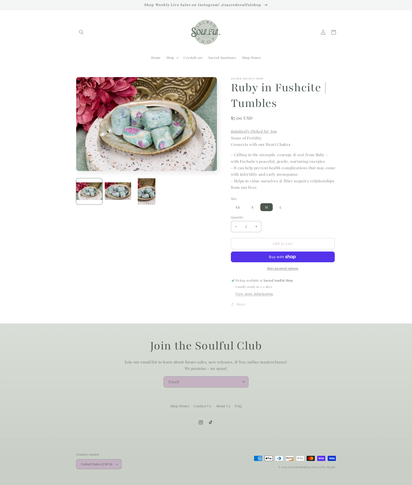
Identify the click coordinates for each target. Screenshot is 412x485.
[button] (81, 32)
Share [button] (240, 304)
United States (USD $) (96, 464)
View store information (254, 293)
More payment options (282, 268)
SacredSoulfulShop (300, 467)
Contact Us (202, 406)
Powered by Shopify (324, 467)
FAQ (238, 406)
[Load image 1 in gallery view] (89, 191)
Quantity (237, 217)
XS (238, 207)
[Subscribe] (243, 381)
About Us (223, 406)
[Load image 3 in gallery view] (146, 191)
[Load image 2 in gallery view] (118, 191)
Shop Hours (179, 406)
